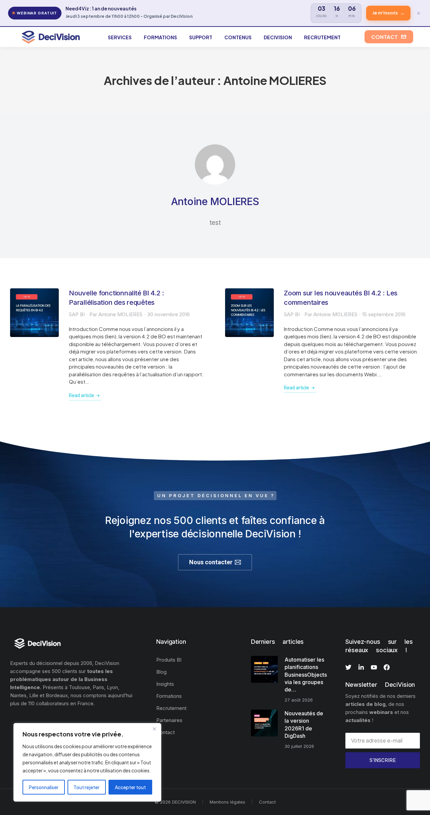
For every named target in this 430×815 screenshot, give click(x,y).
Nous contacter (210, 562)
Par (115, 314)
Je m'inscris (388, 12)
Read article (81, 395)
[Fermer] (154, 729)
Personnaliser (43, 787)
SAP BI (77, 314)
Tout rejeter (86, 787)
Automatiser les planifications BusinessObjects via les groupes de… (306, 674)
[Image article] (34, 312)
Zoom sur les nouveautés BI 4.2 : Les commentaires (340, 297)
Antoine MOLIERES (275, 80)
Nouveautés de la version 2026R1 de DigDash (304, 724)
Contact (267, 802)
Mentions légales (227, 802)
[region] (87, 762)
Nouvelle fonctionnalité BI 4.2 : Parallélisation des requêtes (116, 297)
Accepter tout (130, 787)
